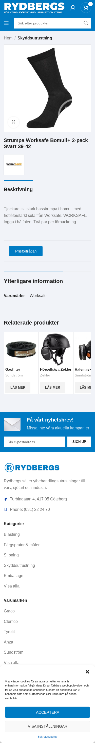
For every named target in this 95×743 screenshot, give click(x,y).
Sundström (14, 375)
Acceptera (47, 712)
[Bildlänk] (32, 467)
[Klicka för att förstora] (13, 122)
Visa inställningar (47, 726)
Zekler (45, 375)
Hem (8, 38)
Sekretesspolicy (48, 736)
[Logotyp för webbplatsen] (34, 7)
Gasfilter (12, 369)
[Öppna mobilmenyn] (6, 23)
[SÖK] (86, 23)
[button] (87, 671)
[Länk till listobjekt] (47, 534)
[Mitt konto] (73, 8)
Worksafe (38, 295)
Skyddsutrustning (34, 38)
